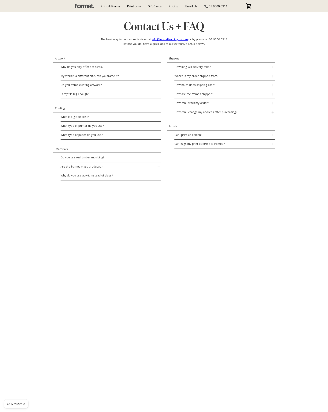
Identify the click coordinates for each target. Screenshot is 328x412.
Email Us (191, 6)
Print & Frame (110, 6)
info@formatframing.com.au (170, 39)
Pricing (173, 6)
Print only (134, 6)
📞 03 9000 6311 (215, 6)
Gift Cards (155, 6)
